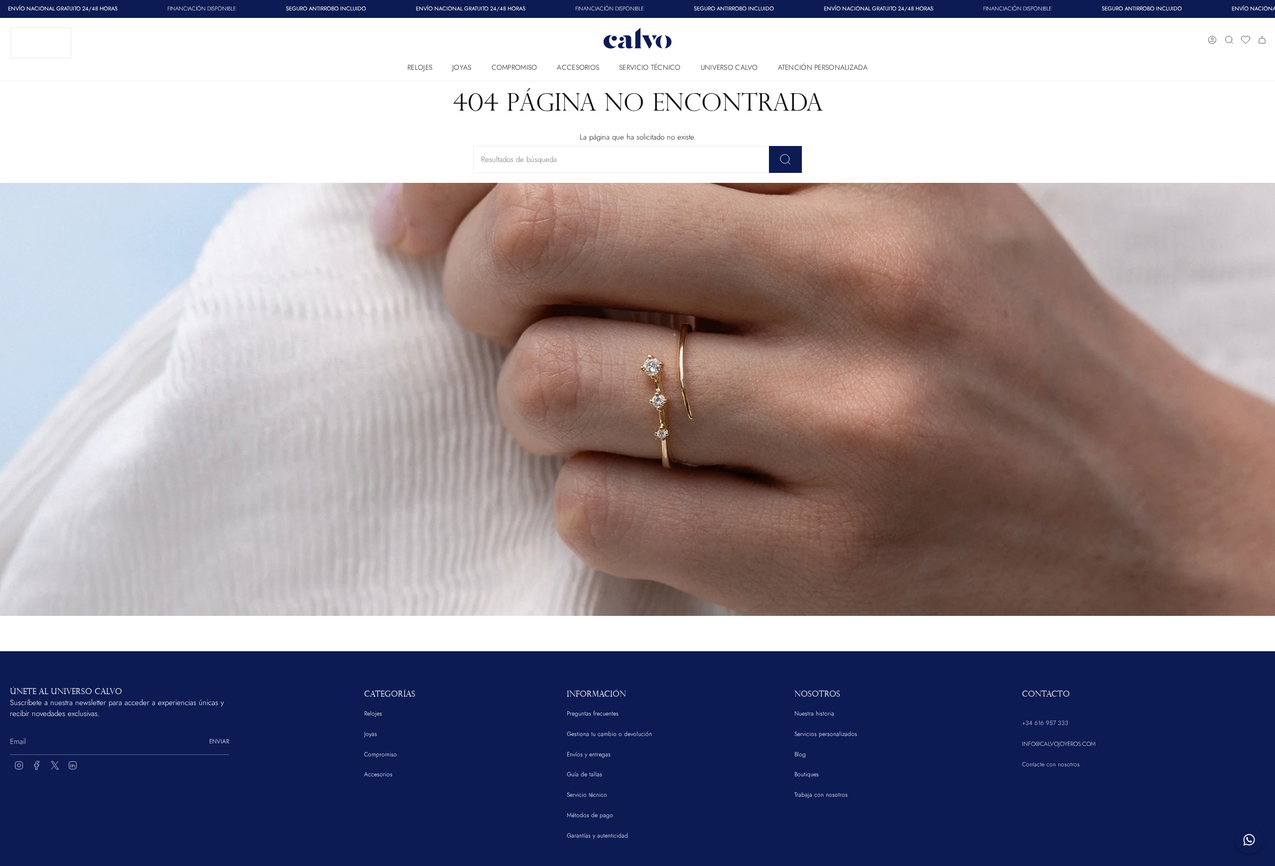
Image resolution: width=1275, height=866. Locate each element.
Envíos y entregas (589, 754)
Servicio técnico (587, 794)
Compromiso (380, 754)
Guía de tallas (584, 774)
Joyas (370, 733)
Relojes (373, 713)
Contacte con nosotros (1051, 764)
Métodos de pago (590, 815)
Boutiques (806, 774)
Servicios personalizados (825, 733)
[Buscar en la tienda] (785, 159)
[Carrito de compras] (1262, 40)
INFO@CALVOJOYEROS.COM (1059, 743)
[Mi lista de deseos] (1246, 40)
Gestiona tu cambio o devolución (609, 733)
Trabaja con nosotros (821, 794)
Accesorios (378, 774)
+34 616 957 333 (1045, 723)
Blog (800, 754)
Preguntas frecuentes (593, 713)
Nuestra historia (814, 713)
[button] (419, 65)
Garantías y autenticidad (597, 835)
